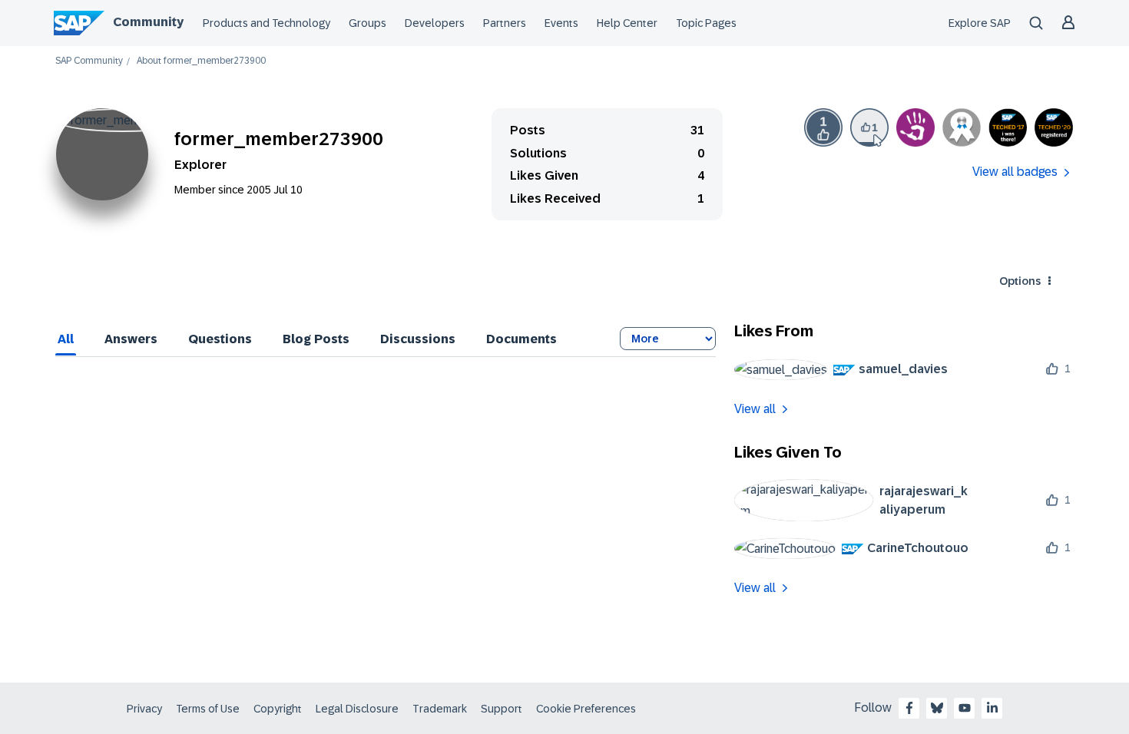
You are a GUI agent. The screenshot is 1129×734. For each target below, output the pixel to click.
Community (148, 21)
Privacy (144, 709)
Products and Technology (266, 23)
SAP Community (89, 61)
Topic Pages (706, 23)
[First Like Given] (869, 127)
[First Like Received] (823, 127)
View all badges (1015, 171)
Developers (435, 23)
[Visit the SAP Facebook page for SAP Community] (909, 708)
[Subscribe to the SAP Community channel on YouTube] (964, 708)
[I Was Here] (915, 127)
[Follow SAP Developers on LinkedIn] (992, 708)
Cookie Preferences (586, 709)
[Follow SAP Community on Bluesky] (937, 708)
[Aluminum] (961, 127)
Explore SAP (980, 23)
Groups (367, 23)
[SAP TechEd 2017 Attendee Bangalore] (1007, 127)
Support (501, 709)
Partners (504, 23)
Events (561, 23)
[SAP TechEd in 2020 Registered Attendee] (1054, 127)
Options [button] (1020, 281)
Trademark (439, 709)
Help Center (627, 23)
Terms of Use (208, 709)
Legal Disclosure (357, 709)
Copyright (277, 709)
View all (755, 408)
